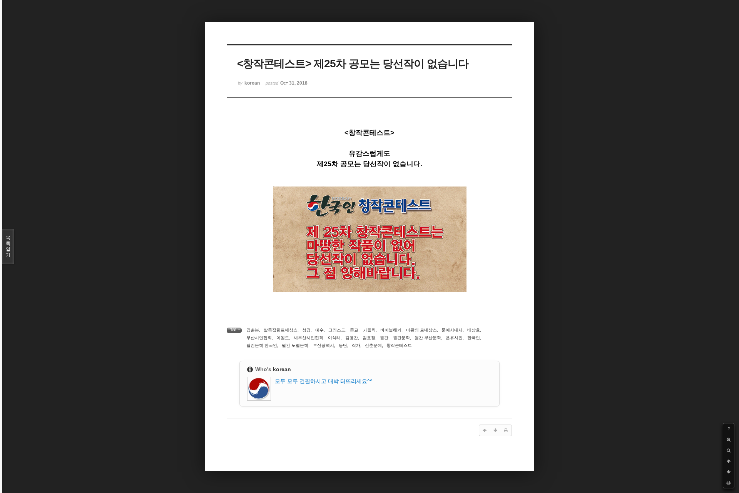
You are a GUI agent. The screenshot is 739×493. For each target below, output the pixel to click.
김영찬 (351, 337)
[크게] (728, 439)
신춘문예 (373, 345)
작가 (356, 345)
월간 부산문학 (428, 337)
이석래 (334, 337)
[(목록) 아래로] (728, 471)
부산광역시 (323, 345)
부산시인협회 (259, 337)
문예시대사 (452, 330)
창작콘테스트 (399, 345)
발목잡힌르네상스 (281, 330)
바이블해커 (390, 330)
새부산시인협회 (308, 337)
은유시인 (454, 337)
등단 (343, 345)
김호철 (369, 337)
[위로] (728, 461)
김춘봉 (252, 330)
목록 (8, 246)
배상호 (473, 330)
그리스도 (336, 330)
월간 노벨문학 (295, 345)
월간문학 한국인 (261, 345)
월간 (384, 337)
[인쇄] (728, 482)
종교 (354, 330)
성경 (306, 330)
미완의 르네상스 (421, 330)
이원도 (282, 337)
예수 (319, 330)
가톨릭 (369, 330)
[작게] (728, 450)
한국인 (473, 337)
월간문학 (401, 337)
